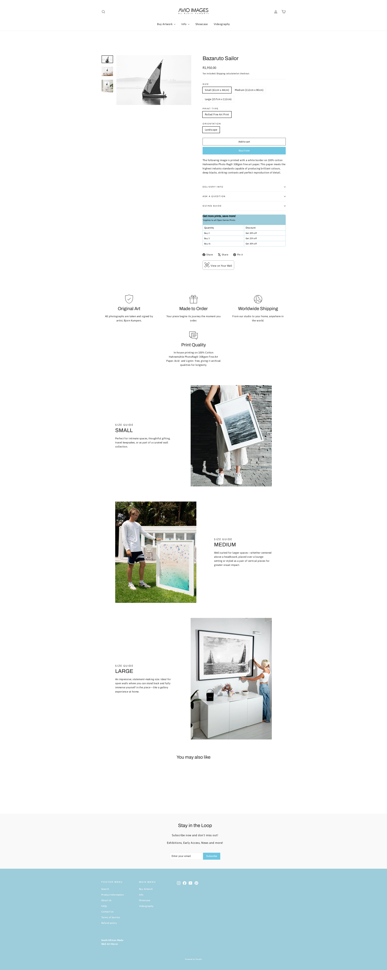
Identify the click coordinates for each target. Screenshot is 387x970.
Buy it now (244, 150)
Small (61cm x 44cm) (217, 89)
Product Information (112, 894)
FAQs (104, 906)
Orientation (212, 124)
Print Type (211, 108)
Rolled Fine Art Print (217, 114)
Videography (222, 24)
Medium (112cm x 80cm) (249, 89)
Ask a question (214, 196)
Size (206, 84)
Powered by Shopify (193, 959)
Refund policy (109, 923)
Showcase (201, 24)
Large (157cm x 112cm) (218, 99)
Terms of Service (110, 917)
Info (184, 24)
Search (105, 889)
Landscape (211, 129)
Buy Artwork (165, 24)
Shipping (220, 73)
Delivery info (213, 187)
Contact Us (107, 911)
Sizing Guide (212, 206)
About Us (106, 900)
